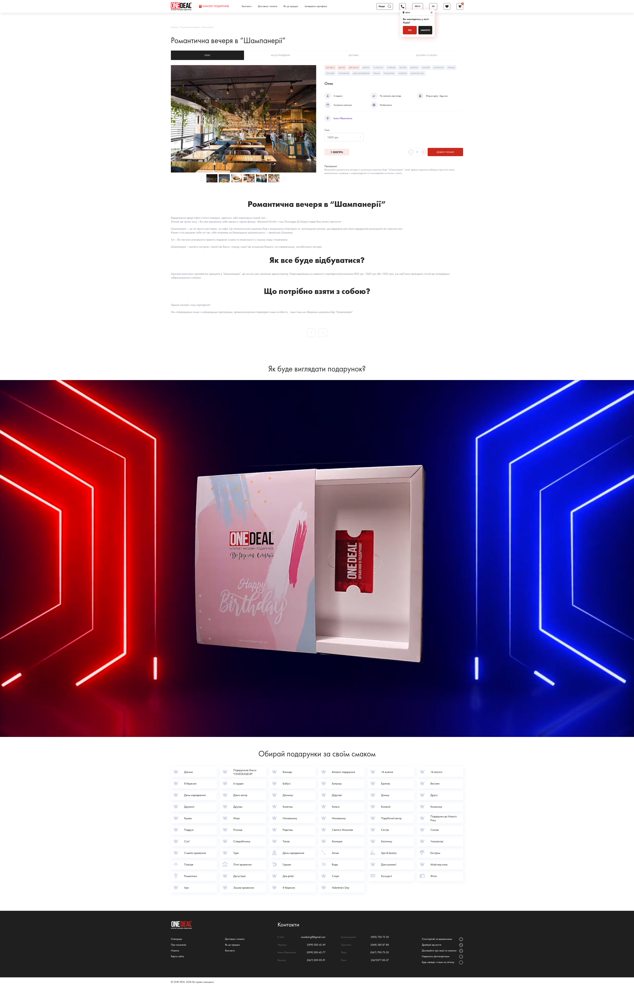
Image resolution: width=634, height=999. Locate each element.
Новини (175, 950)
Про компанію (178, 944)
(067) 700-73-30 (379, 952)
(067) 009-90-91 (316, 960)
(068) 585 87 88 (380, 944)
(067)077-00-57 (380, 960)
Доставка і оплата (267, 6)
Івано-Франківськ (343, 118)
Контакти (246, 6)
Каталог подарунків (216, 6)
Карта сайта (177, 956)
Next (284, 178)
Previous (203, 178)
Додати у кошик (445, 152)
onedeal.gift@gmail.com (313, 937)
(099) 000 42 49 (316, 944)
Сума (326, 129)
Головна (174, 27)
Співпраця (176, 939)
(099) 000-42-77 (316, 952)
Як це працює (290, 6)
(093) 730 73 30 (380, 937)
